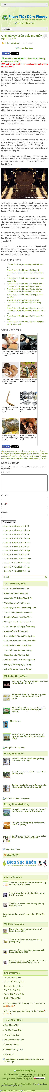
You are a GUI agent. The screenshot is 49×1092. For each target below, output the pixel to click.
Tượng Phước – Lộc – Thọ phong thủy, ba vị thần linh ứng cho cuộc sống (28, 736)
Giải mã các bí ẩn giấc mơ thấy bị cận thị (23, 270)
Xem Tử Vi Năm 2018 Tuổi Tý (16, 526)
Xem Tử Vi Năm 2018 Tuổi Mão (17, 538)
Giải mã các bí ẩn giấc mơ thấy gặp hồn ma (24, 289)
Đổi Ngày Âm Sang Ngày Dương (17, 665)
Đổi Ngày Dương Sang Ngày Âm (17, 669)
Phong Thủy (14, 1025)
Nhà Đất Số (12, 855)
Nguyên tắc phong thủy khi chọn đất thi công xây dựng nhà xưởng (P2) (29, 810)
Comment (5, 472)
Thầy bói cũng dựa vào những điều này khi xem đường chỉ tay (27, 883)
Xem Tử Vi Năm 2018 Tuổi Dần (17, 534)
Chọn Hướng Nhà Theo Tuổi (16, 631)
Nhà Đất (8, 1054)
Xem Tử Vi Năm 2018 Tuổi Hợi (17, 571)
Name (4, 495)
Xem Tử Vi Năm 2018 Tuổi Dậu (17, 563)
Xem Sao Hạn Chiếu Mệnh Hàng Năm (20, 641)
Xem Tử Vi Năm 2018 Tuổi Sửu (17, 530)
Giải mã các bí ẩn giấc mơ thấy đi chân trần (24, 284)
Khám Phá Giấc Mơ (12, 43)
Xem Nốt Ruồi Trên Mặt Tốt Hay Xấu (19, 636)
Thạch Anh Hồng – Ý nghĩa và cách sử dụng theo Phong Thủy (30, 682)
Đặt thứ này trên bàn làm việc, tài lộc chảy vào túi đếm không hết (29, 837)
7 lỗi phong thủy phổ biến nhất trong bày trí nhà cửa (26, 894)
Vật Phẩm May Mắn (12, 990)
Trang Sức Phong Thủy (14, 994)
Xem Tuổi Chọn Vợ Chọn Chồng (18, 650)
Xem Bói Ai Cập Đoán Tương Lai (18, 612)
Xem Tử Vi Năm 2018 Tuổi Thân (17, 559)
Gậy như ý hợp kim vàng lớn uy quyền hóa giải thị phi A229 (27, 951)
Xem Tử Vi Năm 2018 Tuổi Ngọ (17, 551)
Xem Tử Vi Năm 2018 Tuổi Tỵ (16, 547)
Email (4, 504)
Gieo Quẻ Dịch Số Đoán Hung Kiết (18, 622)
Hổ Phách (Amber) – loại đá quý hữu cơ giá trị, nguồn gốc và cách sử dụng (29, 696)
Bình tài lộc (15, 721)
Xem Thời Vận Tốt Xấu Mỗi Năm (18, 646)
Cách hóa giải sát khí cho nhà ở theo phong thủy (29, 773)
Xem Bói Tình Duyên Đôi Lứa (16, 589)
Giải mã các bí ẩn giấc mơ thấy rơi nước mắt (25, 308)
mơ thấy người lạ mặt (19, 459)
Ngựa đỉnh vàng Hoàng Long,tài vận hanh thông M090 (26, 930)
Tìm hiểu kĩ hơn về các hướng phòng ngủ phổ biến (26, 904)
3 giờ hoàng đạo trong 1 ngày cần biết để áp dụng (23, 915)
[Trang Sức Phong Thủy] (13, 748)
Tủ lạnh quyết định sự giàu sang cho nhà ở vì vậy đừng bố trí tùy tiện (29, 786)
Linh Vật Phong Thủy (13, 986)
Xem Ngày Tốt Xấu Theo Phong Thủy (20, 608)
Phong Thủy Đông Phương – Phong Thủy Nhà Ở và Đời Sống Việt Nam (28, 1075)
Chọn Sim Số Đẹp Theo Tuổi (16, 593)
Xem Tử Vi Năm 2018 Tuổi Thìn (17, 543)
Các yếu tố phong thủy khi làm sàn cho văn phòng (28, 824)
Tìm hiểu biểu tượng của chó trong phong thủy (25, 941)
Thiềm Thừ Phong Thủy (14, 982)
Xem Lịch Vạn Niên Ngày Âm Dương (19, 627)
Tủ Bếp (16, 1045)
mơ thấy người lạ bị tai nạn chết (29, 451)
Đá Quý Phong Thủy (12, 998)
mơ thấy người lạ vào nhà (37, 459)
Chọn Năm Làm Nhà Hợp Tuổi (17, 655)
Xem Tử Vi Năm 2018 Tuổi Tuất (17, 567)
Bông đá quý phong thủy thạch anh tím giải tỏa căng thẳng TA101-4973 (27, 962)
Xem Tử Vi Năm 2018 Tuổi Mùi (17, 555)
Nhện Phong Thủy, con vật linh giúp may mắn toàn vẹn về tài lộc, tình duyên (29, 710)
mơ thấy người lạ (10, 451)
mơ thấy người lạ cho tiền (25, 456)
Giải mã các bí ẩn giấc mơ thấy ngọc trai (23, 300)
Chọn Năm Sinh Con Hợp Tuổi (17, 603)
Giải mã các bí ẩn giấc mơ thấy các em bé (24, 292)
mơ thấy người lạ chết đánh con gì (28, 454)
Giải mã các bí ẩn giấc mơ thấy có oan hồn (24, 286)
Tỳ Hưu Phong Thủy (12, 978)
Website (4, 513)
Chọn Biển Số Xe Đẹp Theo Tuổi (18, 598)
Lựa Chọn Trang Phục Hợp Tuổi (17, 617)
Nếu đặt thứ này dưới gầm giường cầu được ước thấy (28, 759)
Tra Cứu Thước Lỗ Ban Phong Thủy (19, 660)
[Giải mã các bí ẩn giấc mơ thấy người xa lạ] (24, 183)
